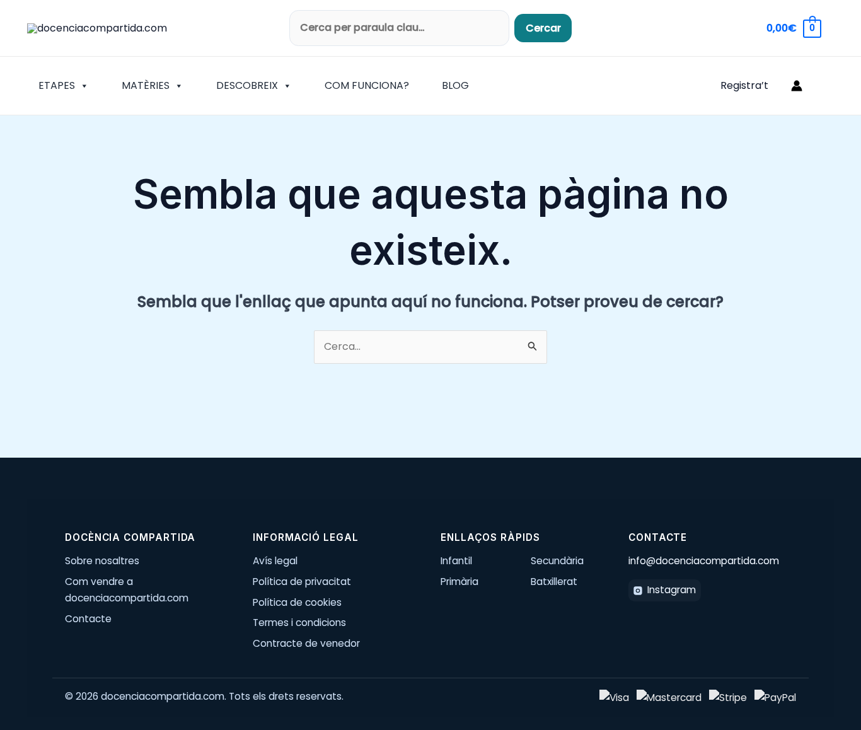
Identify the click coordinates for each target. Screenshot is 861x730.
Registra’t (744, 85)
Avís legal (275, 560)
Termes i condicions (299, 622)
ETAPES (56, 85)
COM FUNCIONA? (367, 85)
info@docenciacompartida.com (703, 560)
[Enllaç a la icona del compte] (796, 85)
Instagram (671, 589)
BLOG (455, 85)
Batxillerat (554, 581)
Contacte (88, 618)
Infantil (456, 560)
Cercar (543, 28)
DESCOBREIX (247, 85)
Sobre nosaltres (102, 560)
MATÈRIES (146, 85)
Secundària (557, 560)
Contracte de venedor (306, 643)
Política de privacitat (302, 581)
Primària (459, 581)
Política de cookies (297, 602)
